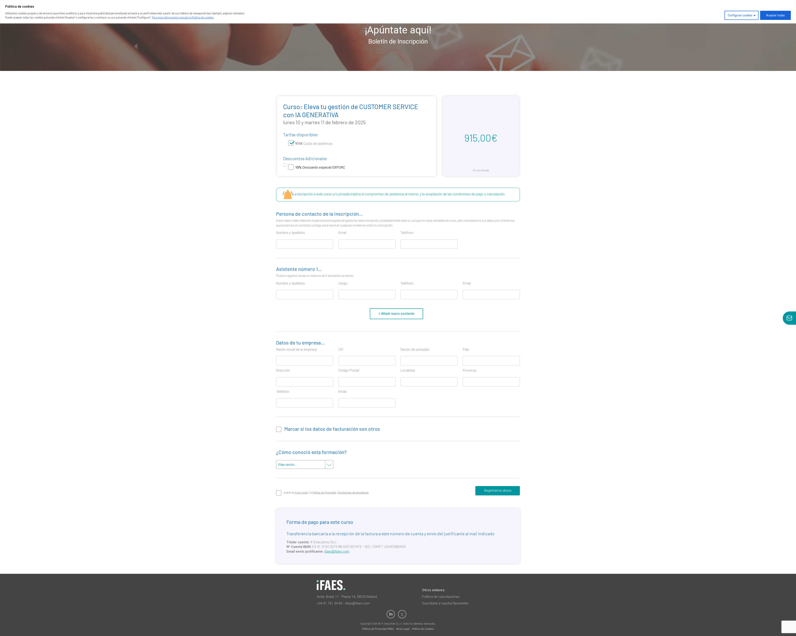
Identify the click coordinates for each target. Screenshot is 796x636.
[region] (398, 11)
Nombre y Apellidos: (290, 233)
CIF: (341, 349)
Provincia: (470, 370)
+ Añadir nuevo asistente (396, 314)
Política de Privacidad (324, 492)
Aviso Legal (300, 492)
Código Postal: (349, 370)
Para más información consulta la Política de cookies (183, 17)
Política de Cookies (423, 628)
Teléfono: (407, 233)
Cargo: (343, 283)
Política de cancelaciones (441, 597)
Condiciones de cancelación (353, 492)
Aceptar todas (775, 15)
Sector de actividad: (415, 349)
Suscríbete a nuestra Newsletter (445, 603)
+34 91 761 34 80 (329, 603)
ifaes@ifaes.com (336, 551)
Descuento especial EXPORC (320, 167)
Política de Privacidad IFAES (378, 628)
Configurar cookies (740, 15)
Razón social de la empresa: (296, 349)
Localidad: (407, 370)
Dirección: (283, 370)
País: (466, 349)
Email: (342, 233)
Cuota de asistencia (313, 144)
